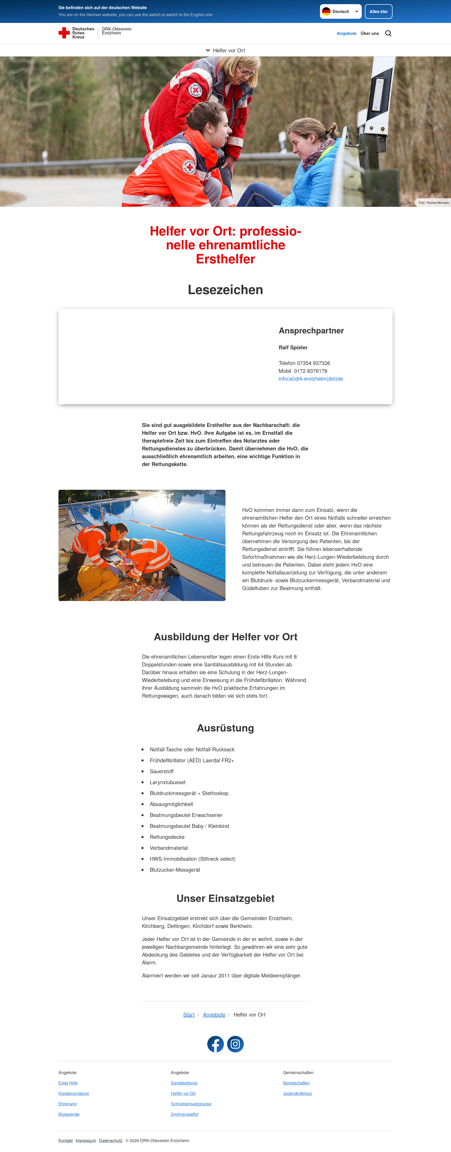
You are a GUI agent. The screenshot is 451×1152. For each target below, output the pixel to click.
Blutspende (69, 1114)
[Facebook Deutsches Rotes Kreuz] (215, 1044)
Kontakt (65, 1140)
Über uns (370, 33)
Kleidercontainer (73, 1093)
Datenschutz (110, 1140)
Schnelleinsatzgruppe (191, 1104)
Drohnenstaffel (184, 1114)
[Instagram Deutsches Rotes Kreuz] (235, 1044)
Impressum (86, 1140)
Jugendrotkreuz (297, 1093)
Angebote (347, 33)
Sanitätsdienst (184, 1083)
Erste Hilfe (68, 1083)
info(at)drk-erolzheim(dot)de (311, 378)
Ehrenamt (67, 1104)
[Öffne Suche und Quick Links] (388, 33)
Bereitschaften (296, 1083)
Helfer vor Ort (183, 1093)
